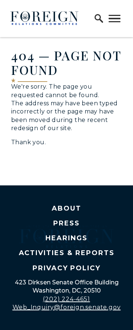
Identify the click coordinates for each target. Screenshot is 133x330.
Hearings (66, 238)
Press (66, 223)
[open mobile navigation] (114, 18)
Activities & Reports (67, 253)
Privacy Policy (66, 268)
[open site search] (99, 18)
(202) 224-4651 (66, 299)
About (66, 208)
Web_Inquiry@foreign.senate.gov (67, 307)
